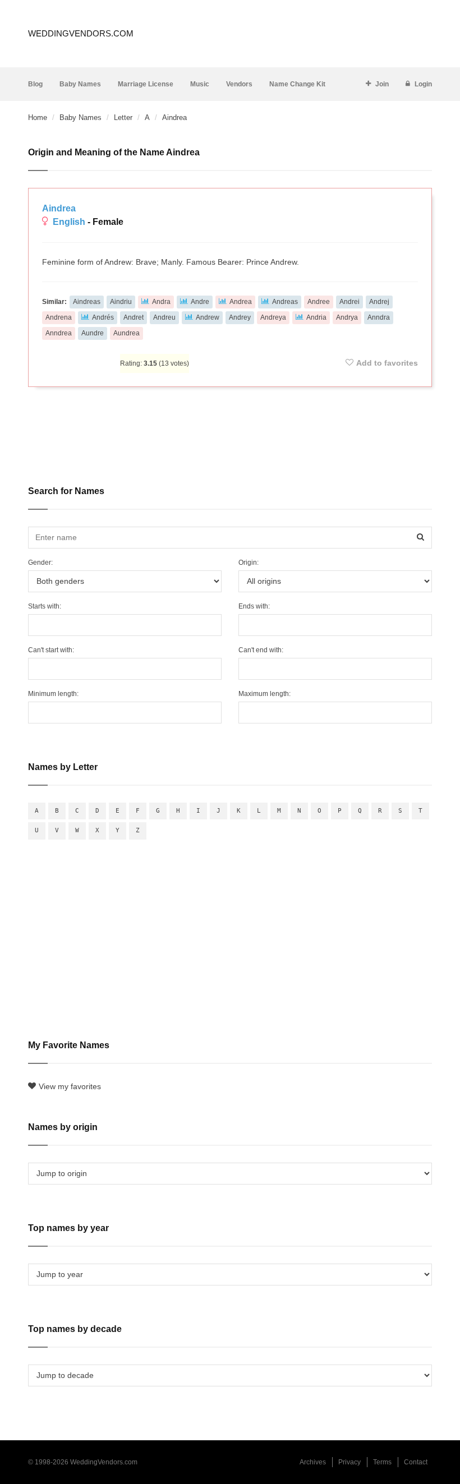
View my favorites (70, 1086)
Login (423, 84)
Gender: (40, 562)
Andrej (379, 302)
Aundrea (126, 333)
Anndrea (58, 333)
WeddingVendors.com (81, 33)
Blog (35, 84)
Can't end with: (260, 650)
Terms (382, 1462)
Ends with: (254, 606)
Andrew (207, 317)
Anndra (378, 317)
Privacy (349, 1462)
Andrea (240, 302)
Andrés (103, 317)
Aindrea (59, 208)
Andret (133, 317)
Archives (313, 1462)
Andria (316, 317)
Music (199, 84)
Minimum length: (53, 694)
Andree (318, 302)
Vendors (239, 84)
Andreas (285, 302)
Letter (123, 117)
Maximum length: (264, 694)
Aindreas (86, 302)
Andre (200, 302)
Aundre (92, 333)
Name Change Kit (297, 84)
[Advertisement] (230, 428)
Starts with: (44, 606)
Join (382, 84)
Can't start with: (51, 650)
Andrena (58, 317)
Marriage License (145, 84)
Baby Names (80, 84)
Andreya (273, 317)
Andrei (349, 302)
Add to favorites (387, 362)
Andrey (240, 317)
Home (37, 117)
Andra (161, 302)
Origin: (248, 562)
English (69, 222)
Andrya (347, 317)
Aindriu (121, 302)
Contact (415, 1462)
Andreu (164, 317)
